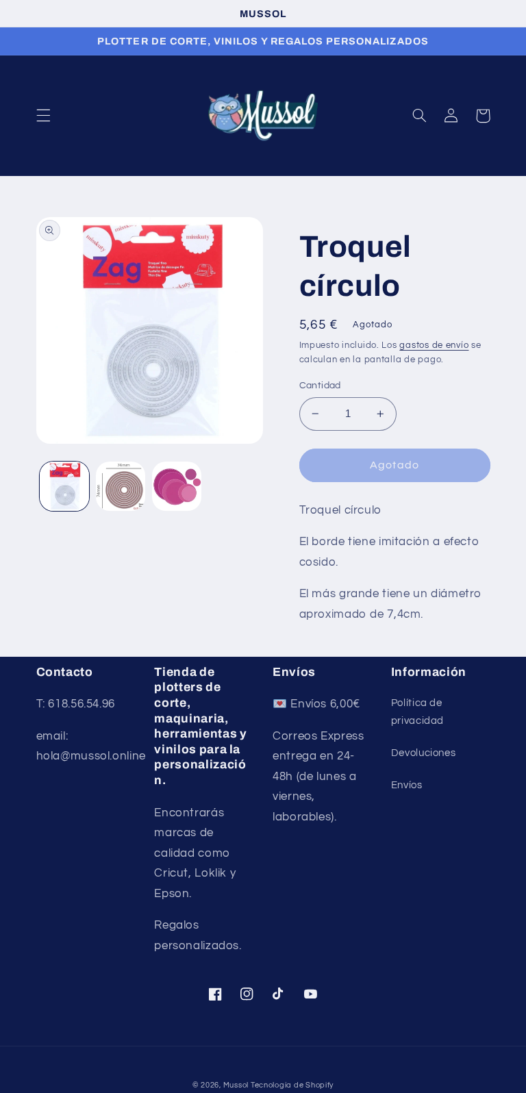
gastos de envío (433, 345)
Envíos (407, 785)
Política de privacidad (417, 712)
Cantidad (320, 385)
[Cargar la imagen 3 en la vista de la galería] (176, 486)
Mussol (237, 1085)
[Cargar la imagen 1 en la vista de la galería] (64, 486)
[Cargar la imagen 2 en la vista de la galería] (120, 486)
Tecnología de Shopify (292, 1085)
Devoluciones (423, 753)
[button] (43, 115)
